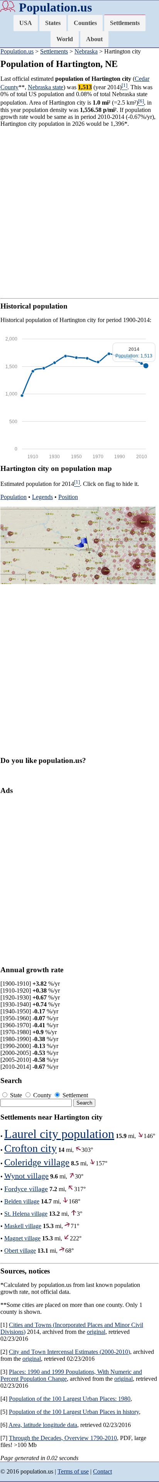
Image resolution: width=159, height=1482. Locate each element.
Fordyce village (26, 1189)
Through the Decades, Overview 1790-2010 (63, 1438)
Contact (102, 1471)
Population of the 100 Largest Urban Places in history (74, 1412)
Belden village (21, 1201)
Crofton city (30, 1148)
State (16, 1095)
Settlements (125, 23)
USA (25, 23)
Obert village (20, 1250)
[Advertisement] (79, 213)
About (94, 39)
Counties (85, 23)
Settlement (74, 1095)
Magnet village (22, 1238)
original (96, 1331)
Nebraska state (45, 87)
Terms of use (73, 1471)
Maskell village (22, 1226)
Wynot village (26, 1176)
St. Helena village (25, 1213)
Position (68, 497)
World (64, 39)
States (53, 23)
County (42, 1095)
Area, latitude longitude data (42, 1425)
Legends (42, 497)
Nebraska (86, 51)
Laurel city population (59, 1134)
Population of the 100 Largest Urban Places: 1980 (69, 1398)
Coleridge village (36, 1162)
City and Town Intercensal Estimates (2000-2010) (69, 1351)
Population (13, 497)
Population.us (55, 7)
